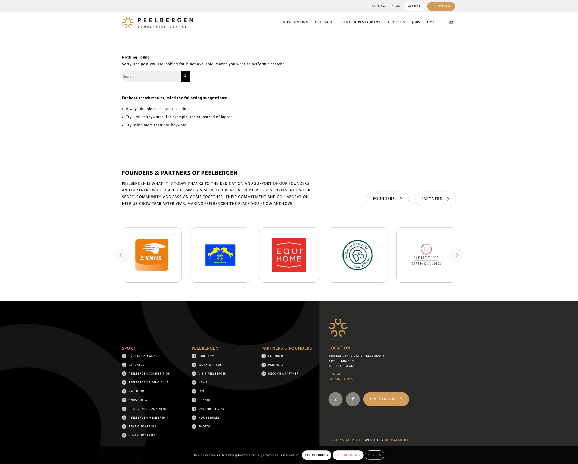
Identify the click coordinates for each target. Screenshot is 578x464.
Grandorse (207, 400)
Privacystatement (345, 440)
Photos (204, 426)
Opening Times (341, 379)
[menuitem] (379, 6)
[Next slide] (456, 255)
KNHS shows (139, 400)
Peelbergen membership (149, 417)
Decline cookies (348, 455)
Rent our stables (143, 435)
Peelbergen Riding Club (149, 382)
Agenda (414, 6)
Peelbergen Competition (149, 373)
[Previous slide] (122, 255)
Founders (276, 356)
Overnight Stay (211, 409)
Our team (206, 356)
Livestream (441, 6)
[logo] (157, 22)
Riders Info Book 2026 (147, 409)
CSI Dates (136, 365)
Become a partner (283, 373)
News (396, 6)
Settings (374, 455)
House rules (209, 417)
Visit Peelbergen (212, 373)
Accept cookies (316, 455)
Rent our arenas (143, 426)
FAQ (201, 391)
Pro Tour (136, 391)
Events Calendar (143, 356)
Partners (275, 365)
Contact (379, 6)
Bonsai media (396, 440)
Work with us (210, 365)
